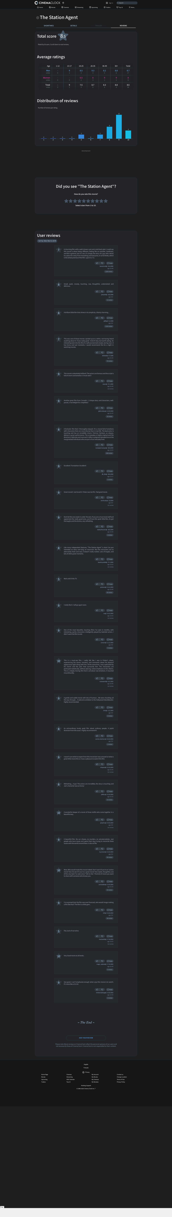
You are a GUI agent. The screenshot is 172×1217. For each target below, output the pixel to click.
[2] (70, 201)
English (86, 1064)
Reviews (123, 25)
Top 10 (121, 7)
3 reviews (109, 535)
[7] (92, 201)
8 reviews (109, 716)
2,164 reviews (108, 326)
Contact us (120, 1075)
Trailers (108, 7)
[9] (101, 201)
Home (41, 7)
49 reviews (109, 918)
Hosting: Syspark (86, 1085)
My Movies (95, 1077)
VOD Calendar (70, 1080)
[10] (106, 201)
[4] (79, 201)
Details (73, 25)
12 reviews (109, 300)
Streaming (80, 7)
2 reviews (109, 744)
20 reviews (109, 416)
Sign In (110, 3)
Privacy (87, 1072)
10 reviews (109, 800)
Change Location (122, 1077)
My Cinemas (95, 1080)
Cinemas (66, 7)
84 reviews (109, 857)
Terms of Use (121, 1080)
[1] (66, 201)
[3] (75, 201)
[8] (97, 201)
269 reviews (109, 453)
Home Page (44, 1075)
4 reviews (109, 480)
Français (86, 1068)
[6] (88, 201)
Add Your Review (86, 1038)
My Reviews (95, 1082)
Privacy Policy (121, 1082)
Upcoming (95, 7)
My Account (95, 1075)
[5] (84, 201)
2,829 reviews (108, 271)
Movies (53, 7)
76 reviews (109, 361)
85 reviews (109, 592)
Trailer (98, 25)
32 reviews (109, 890)
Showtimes (49, 25)
